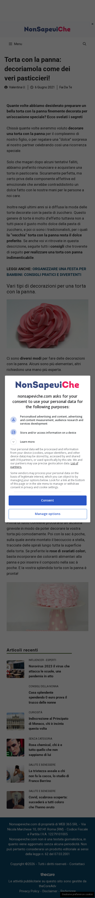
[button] (47, 442)
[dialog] (47, 449)
